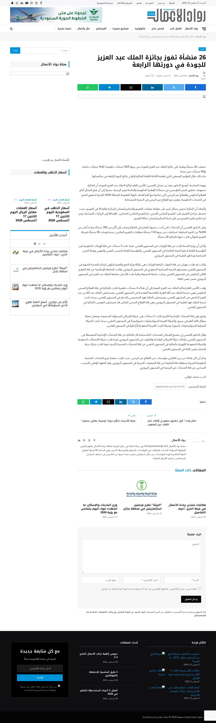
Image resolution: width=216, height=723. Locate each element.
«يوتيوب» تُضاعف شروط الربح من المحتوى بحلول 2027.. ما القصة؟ (183, 657)
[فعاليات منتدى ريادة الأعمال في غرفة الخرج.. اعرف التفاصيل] (186, 488)
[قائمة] (204, 29)
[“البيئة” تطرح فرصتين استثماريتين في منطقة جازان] (141, 488)
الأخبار (202, 49)
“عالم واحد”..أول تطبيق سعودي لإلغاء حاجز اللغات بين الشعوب (172, 422)
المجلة (172, 3)
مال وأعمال (83, 28)
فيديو (139, 3)
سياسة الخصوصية (105, 3)
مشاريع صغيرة (121, 28)
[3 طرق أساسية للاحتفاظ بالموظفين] (129, 676)
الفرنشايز (101, 28)
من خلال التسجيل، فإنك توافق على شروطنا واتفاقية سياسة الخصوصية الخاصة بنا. (38, 688)
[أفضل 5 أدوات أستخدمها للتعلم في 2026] (129, 695)
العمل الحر (176, 28)
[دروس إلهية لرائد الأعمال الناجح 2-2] (129, 658)
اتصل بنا (149, 3)
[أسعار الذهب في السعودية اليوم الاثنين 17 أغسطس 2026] (56, 188)
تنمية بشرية (64, 28)
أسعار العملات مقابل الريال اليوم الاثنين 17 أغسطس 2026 (23, 214)
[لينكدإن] (152, 87)
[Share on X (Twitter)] (174, 87)
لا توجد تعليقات (162, 76)
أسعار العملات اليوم (28, 199)
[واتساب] (87, 87)
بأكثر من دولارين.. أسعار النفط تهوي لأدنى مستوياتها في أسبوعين (46, 303)
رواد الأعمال (191, 28)
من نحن (161, 3)
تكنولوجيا (140, 28)
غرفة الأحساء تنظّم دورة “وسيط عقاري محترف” (108, 420)
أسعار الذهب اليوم (61, 199)
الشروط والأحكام (124, 3)
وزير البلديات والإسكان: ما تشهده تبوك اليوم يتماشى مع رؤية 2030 (99, 508)
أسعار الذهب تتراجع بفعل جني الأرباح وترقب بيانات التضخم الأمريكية (183, 691)
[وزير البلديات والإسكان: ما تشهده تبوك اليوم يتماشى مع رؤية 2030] (97, 488)
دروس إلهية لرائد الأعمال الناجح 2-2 (98, 655)
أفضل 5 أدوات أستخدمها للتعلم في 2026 (98, 692)
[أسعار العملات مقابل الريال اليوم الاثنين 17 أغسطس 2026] (23, 188)
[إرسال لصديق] (130, 87)
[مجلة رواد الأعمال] (176, 15)
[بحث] (11, 29)
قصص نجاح (158, 28)
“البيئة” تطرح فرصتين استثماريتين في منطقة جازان (142, 507)
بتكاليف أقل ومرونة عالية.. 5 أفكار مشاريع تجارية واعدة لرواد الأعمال (183, 674)
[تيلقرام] (109, 87)
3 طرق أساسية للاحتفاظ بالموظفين (103, 673)
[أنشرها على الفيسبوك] (195, 87)
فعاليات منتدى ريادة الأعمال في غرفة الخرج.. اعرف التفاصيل (187, 508)
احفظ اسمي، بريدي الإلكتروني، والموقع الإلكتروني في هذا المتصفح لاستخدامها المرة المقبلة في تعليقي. (149, 588)
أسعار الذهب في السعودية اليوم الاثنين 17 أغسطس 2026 (56, 214)
